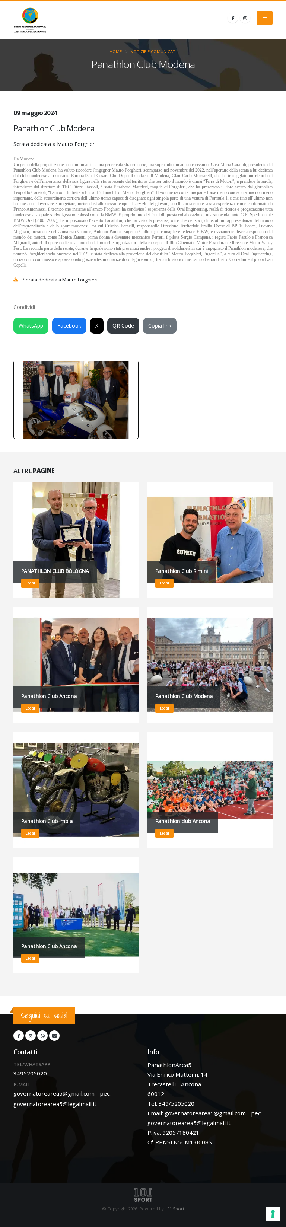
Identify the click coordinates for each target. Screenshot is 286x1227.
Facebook (69, 325)
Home (115, 51)
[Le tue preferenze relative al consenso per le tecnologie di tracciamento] (273, 1214)
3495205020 (30, 1073)
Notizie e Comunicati (153, 51)
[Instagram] (245, 18)
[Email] (54, 1035)
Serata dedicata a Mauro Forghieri (60, 280)
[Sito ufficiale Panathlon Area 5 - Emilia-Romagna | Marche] (30, 20)
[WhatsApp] (42, 1035)
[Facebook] (233, 18)
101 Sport (174, 1208)
